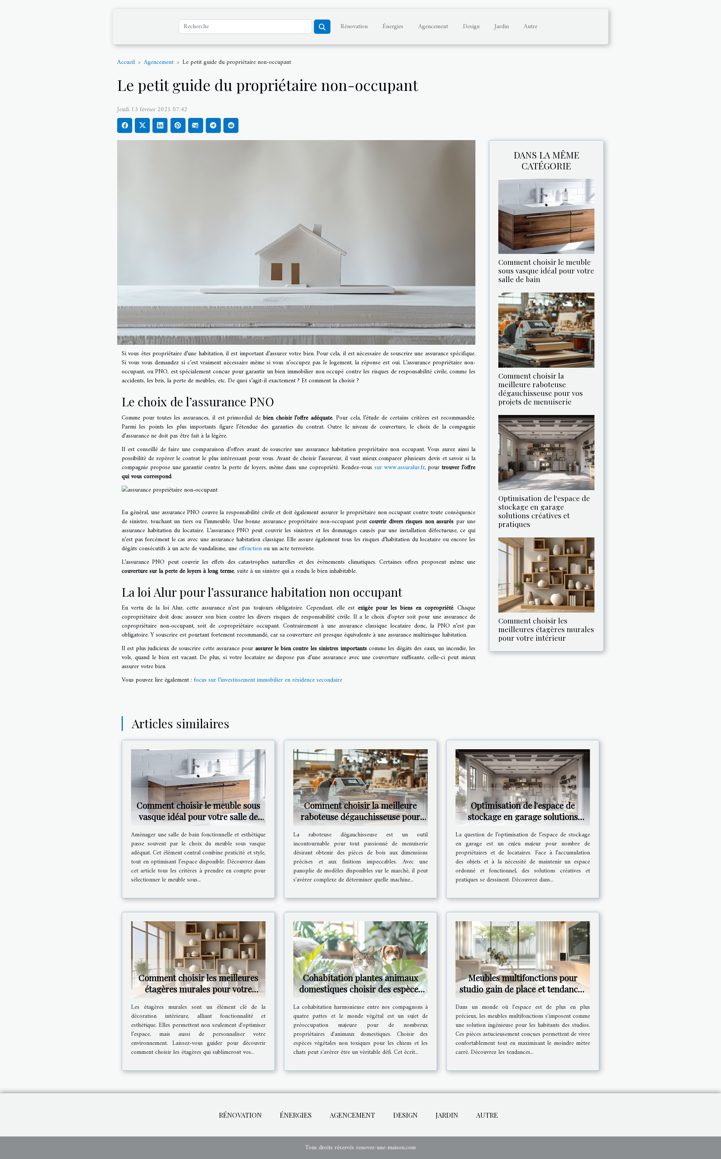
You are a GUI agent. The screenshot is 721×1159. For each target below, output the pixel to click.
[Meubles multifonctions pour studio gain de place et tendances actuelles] (523, 959)
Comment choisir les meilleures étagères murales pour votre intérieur (546, 629)
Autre (530, 26)
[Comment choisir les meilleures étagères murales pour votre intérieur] (546, 575)
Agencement (433, 26)
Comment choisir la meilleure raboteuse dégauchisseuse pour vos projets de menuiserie (540, 388)
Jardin (502, 26)
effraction (250, 548)
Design (471, 26)
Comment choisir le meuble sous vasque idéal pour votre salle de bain (546, 270)
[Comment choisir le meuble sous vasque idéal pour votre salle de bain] (546, 216)
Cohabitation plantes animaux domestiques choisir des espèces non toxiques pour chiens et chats (360, 994)
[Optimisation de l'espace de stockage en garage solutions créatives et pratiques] (546, 452)
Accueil (126, 62)
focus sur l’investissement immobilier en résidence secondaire (268, 680)
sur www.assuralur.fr (399, 467)
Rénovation (354, 26)
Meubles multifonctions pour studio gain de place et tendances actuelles (523, 989)
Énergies (393, 26)
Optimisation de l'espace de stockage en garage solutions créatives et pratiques (544, 511)
